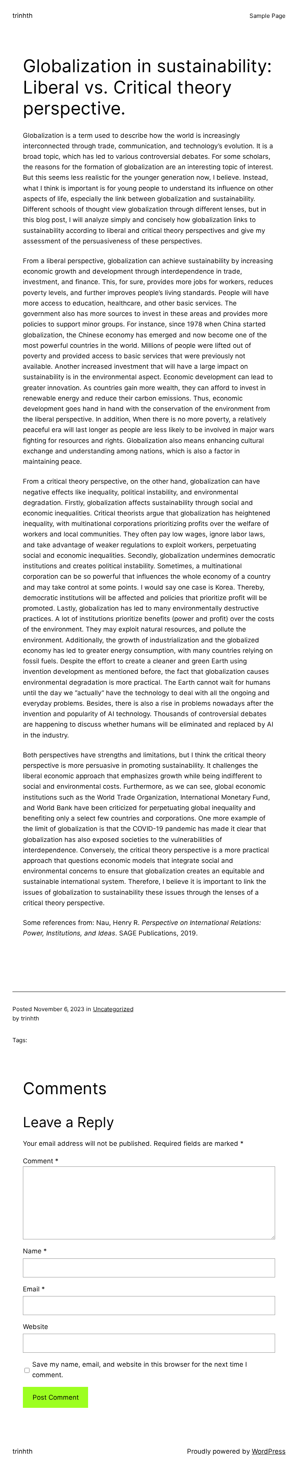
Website (35, 1327)
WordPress (269, 1451)
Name (35, 1251)
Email (34, 1289)
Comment (41, 1161)
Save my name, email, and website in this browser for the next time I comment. (139, 1369)
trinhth (22, 15)
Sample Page (267, 15)
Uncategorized (113, 1009)
